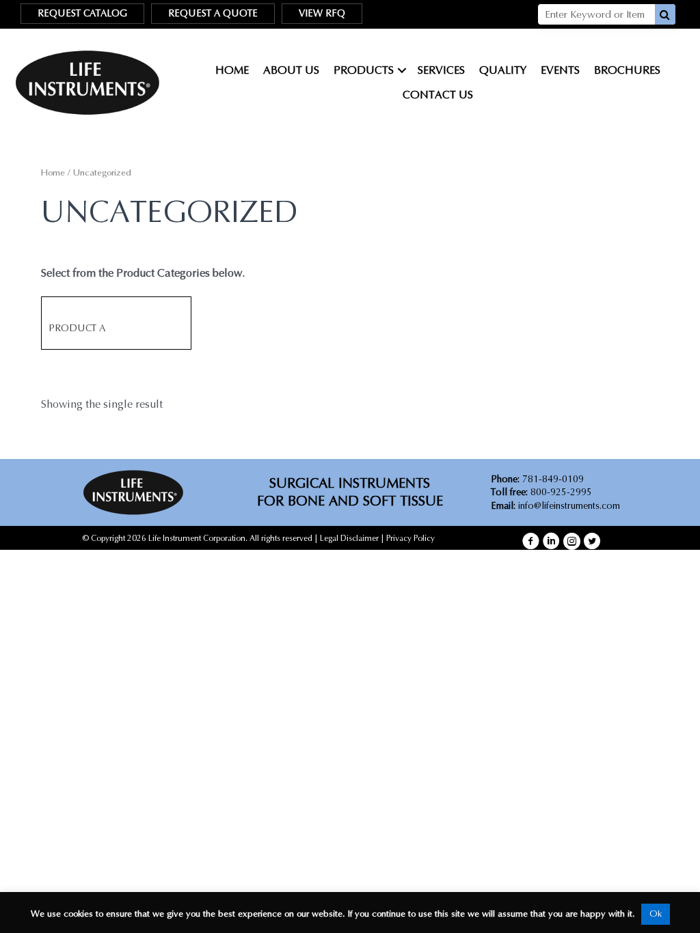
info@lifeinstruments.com (569, 506)
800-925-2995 (541, 492)
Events (560, 70)
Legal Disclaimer (349, 538)
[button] (402, 70)
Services (441, 70)
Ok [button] (655, 913)
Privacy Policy (410, 538)
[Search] (665, 14)
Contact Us (438, 94)
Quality (502, 70)
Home (232, 70)
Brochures (627, 70)
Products (364, 70)
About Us (291, 70)
